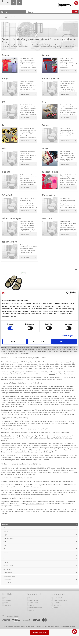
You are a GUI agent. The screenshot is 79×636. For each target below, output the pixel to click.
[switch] (30, 328)
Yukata (26, 396)
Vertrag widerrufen (39, 632)
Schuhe (5, 552)
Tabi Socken (73, 455)
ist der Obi (30, 410)
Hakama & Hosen (8, 538)
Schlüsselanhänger (9, 576)
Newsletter (56, 602)
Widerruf (6, 602)
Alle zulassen (64, 342)
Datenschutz (7, 600)
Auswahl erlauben (39, 342)
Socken (5, 559)
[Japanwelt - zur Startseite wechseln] (68, 3)
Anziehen (5, 524)
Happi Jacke (8, 421)
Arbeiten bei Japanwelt (60, 600)
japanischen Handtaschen (35, 504)
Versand (31, 605)
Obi (4, 541)
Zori (4, 548)
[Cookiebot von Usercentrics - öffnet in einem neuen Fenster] (68, 293)
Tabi (4, 555)
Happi (5, 534)
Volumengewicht (33, 600)
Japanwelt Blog (57, 605)
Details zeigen (67, 335)
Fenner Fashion (8, 583)
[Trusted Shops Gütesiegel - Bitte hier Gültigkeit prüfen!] (2, 11)
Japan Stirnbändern (54, 509)
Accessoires (7, 579)
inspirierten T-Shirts (49, 481)
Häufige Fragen (33, 602)
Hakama (52, 374)
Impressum (7, 605)
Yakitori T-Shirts (8, 566)
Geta (4, 545)
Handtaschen (7, 572)
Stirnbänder (7, 569)
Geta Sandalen (6, 436)
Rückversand (32, 597)
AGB (5, 597)
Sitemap (55, 607)
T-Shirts (5, 562)
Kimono (44, 386)
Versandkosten (35, 626)
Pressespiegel (57, 597)
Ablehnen (14, 342)
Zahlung (31, 610)
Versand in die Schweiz (35, 607)
